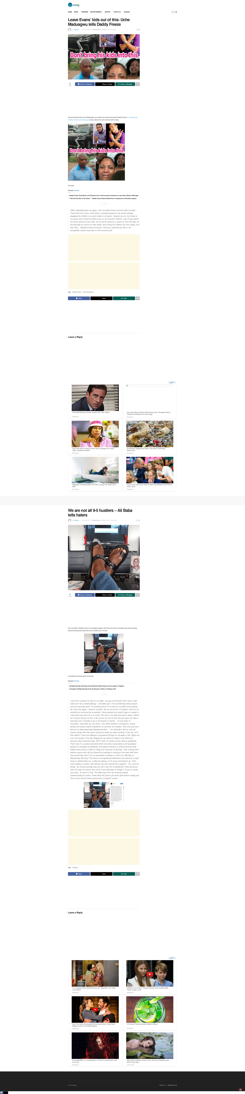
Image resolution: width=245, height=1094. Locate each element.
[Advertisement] (129, 4)
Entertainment (96, 12)
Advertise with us (172, 1085)
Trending (84, 12)
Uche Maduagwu (88, 292)
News (76, 12)
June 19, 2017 (86, 29)
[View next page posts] (105, 203)
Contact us (163, 1085)
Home (70, 12)
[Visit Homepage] (73, 5)
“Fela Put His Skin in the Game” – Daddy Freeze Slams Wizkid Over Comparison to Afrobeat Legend (102, 198)
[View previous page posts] (102, 203)
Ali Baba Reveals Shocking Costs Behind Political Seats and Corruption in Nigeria (96, 686)
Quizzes (127, 12)
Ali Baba (75, 867)
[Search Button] (176, 11)
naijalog (76, 29)
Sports (107, 12)
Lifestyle (117, 12)
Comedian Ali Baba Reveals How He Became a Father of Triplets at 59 (92, 689)
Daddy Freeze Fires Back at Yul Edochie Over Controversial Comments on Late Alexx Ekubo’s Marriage (103, 195)
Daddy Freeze (76, 292)
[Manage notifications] (240, 1089)
